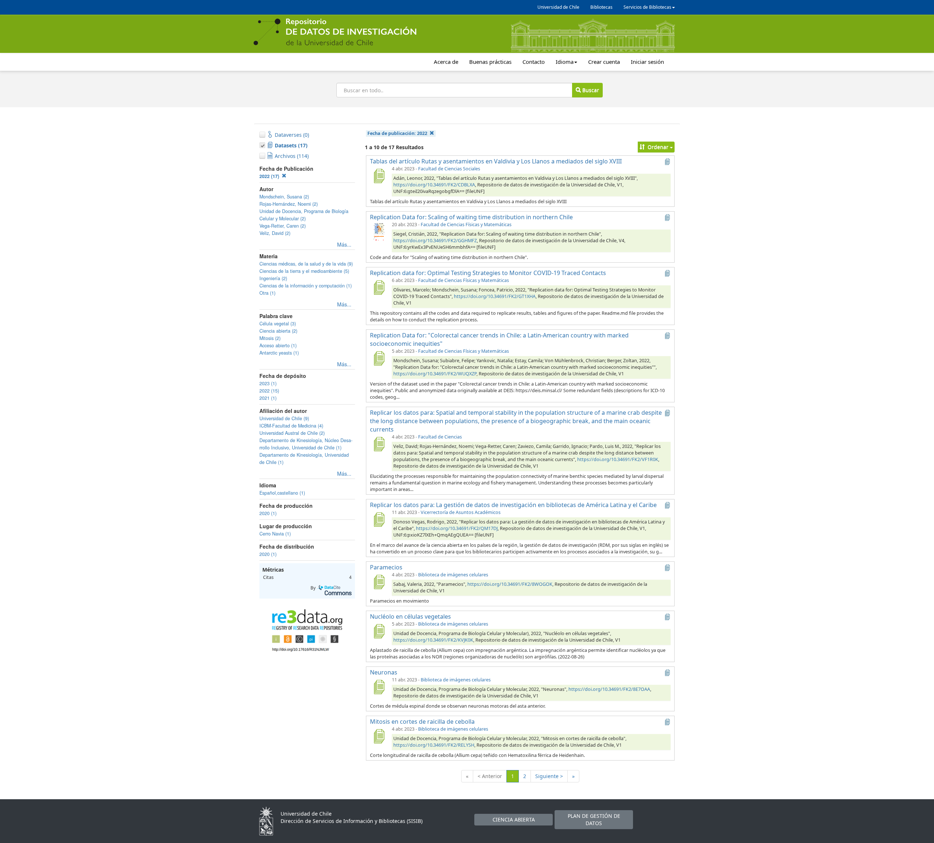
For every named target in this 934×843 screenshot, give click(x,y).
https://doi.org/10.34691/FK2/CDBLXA (434, 185)
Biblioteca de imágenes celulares (453, 575)
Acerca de (446, 61)
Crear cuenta (604, 61)
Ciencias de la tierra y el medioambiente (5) (304, 271)
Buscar (590, 89)
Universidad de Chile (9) (284, 418)
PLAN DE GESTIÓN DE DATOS (594, 819)
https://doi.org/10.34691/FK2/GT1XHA (495, 296)
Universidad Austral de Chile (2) (292, 433)
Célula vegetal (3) (277, 323)
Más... (344, 244)
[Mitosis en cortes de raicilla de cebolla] (378, 736)
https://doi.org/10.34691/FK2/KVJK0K (433, 640)
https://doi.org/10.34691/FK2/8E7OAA (609, 689)
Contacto (533, 61)
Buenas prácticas (490, 61)
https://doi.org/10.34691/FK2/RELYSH (433, 745)
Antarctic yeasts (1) (279, 352)
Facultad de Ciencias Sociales (449, 169)
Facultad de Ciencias (440, 437)
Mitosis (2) (270, 338)
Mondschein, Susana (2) (284, 196)
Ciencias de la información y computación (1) (305, 285)
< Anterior (490, 776)
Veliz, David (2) (274, 233)
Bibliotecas (601, 7)
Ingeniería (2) (273, 278)
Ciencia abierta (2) (278, 331)
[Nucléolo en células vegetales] (378, 631)
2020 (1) (268, 513)
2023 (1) (268, 383)
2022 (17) (270, 176)
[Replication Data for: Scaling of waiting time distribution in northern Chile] (378, 231)
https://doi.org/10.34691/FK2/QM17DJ (457, 528)
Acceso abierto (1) (278, 345)
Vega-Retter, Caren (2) (282, 226)
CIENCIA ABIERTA (514, 819)
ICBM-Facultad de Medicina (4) (291, 425)
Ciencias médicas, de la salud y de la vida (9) (306, 263)
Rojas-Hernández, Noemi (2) (288, 204)
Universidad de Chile (558, 7)
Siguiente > (549, 776)
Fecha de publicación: (397, 133)
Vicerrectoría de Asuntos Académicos (461, 512)
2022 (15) (269, 390)
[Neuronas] (378, 687)
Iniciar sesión (647, 61)
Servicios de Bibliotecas (647, 7)
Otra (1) (267, 293)
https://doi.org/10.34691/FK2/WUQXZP (434, 374)
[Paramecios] (378, 582)
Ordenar (658, 146)
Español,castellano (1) (282, 493)
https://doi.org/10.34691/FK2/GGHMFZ (435, 240)
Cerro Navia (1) (275, 533)
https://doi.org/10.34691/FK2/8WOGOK (509, 584)
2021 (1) (268, 398)
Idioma (565, 61)
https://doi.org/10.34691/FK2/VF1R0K (617, 459)
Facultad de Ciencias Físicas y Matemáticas (466, 224)
